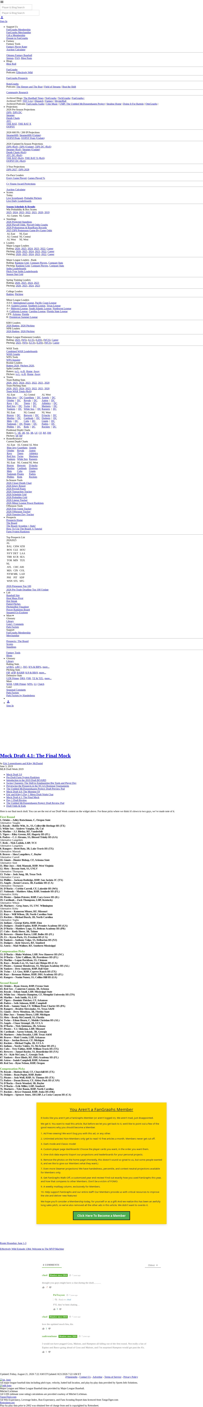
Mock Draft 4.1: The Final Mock (35, 755)
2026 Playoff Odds (15, 224)
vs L (17, 371)
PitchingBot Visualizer (17, 606)
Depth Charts (13, 118)
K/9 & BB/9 (31, 672)
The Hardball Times (33, 98)
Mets (9, 421)
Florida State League (57, 311)
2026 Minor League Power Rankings (25, 503)
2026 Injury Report (16, 486)
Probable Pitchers (33, 198)
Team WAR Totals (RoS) (19, 391)
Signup (9, 58)
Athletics (46, 403)
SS (27, 433)
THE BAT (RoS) (15, 158)
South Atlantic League (40, 308)
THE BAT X (24, 123)
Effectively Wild (24, 72)
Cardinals (28, 418)
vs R (22, 371)
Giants (45, 421)
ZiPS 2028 (23, 169)
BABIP (20, 672)
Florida (25, 314)
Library (10, 621)
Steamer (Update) (31, 149)
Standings (11, 647)
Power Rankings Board (18, 609)
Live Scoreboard (14, 198)
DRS (22, 678)
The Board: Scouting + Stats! (21, 526)
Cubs (26, 421)
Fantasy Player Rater (16, 46)
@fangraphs (71, 1377)
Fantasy (49, 101)
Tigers (27, 403)
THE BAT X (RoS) (35, 158)
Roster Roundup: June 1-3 (13, 1243)
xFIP (13, 672)
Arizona (17, 314)
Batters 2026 (12, 365)
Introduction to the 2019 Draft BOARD (26, 780)
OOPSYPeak (13, 138)
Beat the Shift (69, 86)
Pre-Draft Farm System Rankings (23, 777)
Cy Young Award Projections (21, 183)
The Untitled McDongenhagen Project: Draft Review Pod (35, 803)
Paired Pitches (13, 604)
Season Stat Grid (14, 274)
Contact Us (85, 1377)
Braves (10, 415)
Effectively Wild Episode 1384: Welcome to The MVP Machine (32, 1249)
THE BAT (11, 123)
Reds (26, 426)
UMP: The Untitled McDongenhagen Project (82, 103)
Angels (45, 397)
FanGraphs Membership (18, 29)
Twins (27, 406)
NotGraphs (50, 98)
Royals (27, 400)
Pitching (19, 294)
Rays (9, 403)
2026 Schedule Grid (16, 494)
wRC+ (18, 667)
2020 (40, 212)
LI (35, 684)
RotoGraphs (12, 84)
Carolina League (37, 311)
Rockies (46, 426)
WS (24, 340)
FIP (8, 672)
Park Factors (12, 627)
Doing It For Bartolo (133, 103)
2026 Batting (12, 325)
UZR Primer (12, 678)
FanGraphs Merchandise (18, 32)
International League (23, 302)
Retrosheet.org (7, 1402)
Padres (45, 424)
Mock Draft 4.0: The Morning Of (23, 791)
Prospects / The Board (17, 641)
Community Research (17, 92)
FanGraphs (11, 69)
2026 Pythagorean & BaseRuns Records (26, 227)
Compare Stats (55, 262)
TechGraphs (64, 98)
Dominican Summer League (23, 317)
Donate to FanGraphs (17, 38)
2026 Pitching (28, 325)
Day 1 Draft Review (16, 800)
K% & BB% (35, 667)
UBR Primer (19, 684)
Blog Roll (11, 64)
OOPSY (10, 126)
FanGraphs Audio (35, 103)
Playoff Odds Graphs (37, 224)
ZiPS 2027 (11, 169)
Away (36, 371)
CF (40, 433)
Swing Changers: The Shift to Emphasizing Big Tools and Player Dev (41, 783)
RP (21, 435)
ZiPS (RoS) (12, 146)
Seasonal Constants (16, 689)
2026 (17, 248)
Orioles (10, 400)
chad (69, 1299)
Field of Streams (52, 86)
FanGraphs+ (78, 98)
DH (49, 433)
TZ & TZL (37, 678)
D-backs (46, 415)
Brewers (28, 415)
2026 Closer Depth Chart (19, 483)
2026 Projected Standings (19, 222)
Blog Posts (26, 58)
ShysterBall (60, 101)
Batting (10, 294)
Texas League (54, 305)
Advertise (97, 1377)
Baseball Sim (13, 595)
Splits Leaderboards (16, 268)
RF (44, 433)
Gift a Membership (15, 35)
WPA (30, 684)
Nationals (11, 424)
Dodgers (46, 418)
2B (23, 433)
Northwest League (62, 308)
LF (36, 433)
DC (21, 397)
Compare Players (38, 262)
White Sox (29, 409)
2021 (34, 212)
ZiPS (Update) (26, 146)
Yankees (11, 409)
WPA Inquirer (13, 360)
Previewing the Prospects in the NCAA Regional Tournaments (37, 786)
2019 (46, 212)
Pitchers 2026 (27, 365)
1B (19, 433)
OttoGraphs (151, 103)
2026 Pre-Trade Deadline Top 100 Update (27, 589)
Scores (9, 644)
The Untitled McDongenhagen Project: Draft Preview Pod (35, 788)
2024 (15, 212)
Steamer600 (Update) (30, 135)
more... (46, 667)
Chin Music (52, 103)
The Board (11, 523)
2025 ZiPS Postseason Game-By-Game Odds (29, 230)
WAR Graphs (13, 354)
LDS (38, 340)
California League (19, 311)
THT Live (28, 101)
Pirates (27, 424)
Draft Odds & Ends (16, 806)
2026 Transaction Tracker (19, 491)
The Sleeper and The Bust (29, 86)
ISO (25, 667)
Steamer (10, 115)
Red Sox (11, 406)
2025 (8, 212)
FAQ (17, 58)
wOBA (10, 667)
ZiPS (8, 112)
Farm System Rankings (18, 531)
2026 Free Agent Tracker (18, 508)
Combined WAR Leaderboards (21, 351)
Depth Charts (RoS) (16, 152)
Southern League (36, 305)
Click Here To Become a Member (101, 1216)
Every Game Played (16, 178)
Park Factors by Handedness (20, 695)
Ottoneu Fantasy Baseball (19, 55)
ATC (8, 121)
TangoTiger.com (8, 1397)
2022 (27, 212)
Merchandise (12, 635)
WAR (9, 684)
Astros (45, 400)
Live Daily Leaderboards (18, 201)
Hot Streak (11, 601)
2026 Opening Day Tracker (20, 514)
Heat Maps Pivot (14, 598)
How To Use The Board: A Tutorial (24, 528)
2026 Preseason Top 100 (18, 586)
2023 (21, 212)
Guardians (29, 397)
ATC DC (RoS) (14, 155)
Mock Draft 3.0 (14, 774)
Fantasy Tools (13, 652)
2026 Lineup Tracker (16, 500)
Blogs (9, 655)
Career (50, 248)
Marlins (10, 418)
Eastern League (19, 305)
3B (31, 433)
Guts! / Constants (15, 624)
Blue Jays (11, 397)
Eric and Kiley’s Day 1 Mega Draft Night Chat (29, 794)
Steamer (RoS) (13, 149)
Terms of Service (112, 1377)
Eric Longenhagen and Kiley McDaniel (23, 763)
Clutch (41, 684)
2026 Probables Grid (16, 497)
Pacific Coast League (45, 302)
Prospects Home (14, 520)
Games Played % (36, 178)
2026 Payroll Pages (16, 488)
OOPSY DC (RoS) (16, 161)
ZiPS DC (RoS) (43, 146)
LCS (31, 340)
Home (29, 371)
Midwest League (19, 308)
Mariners (46, 406)
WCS (47, 340)
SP (17, 435)
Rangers (46, 409)
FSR (28, 678)
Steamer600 (12, 135)
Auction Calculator (15, 49)
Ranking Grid (22, 262)
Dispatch (39, 101)
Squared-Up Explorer (17, 612)
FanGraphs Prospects (17, 78)
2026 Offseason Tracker (18, 511)
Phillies (10, 426)
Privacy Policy (130, 1377)
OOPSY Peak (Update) (33, 138)
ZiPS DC (17, 112)
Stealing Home (113, 103)
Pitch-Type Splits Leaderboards (22, 271)
